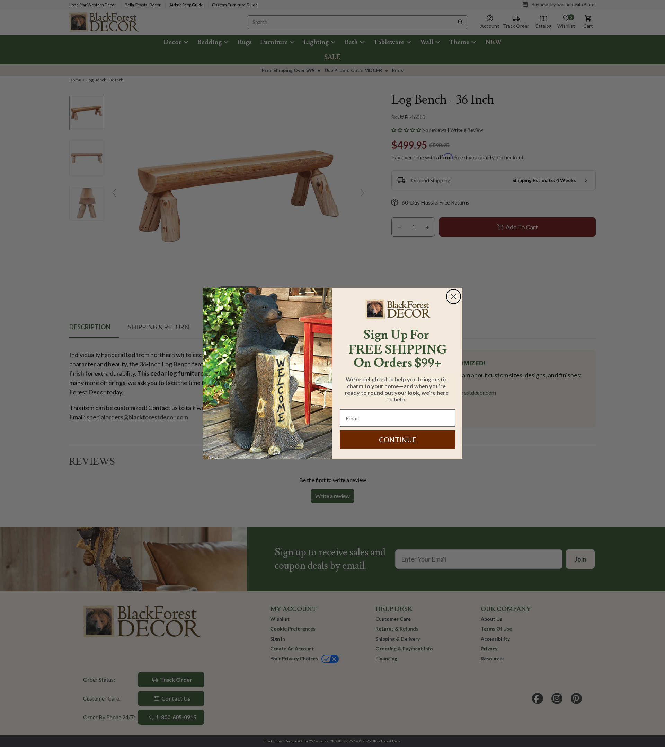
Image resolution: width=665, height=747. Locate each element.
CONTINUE (397, 439)
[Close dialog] (453, 296)
